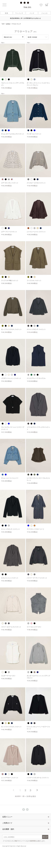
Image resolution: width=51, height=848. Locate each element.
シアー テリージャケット (9, 232)
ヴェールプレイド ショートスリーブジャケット (12, 428)
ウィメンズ (19, 13)
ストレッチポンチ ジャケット (36, 329)
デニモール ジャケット (34, 134)
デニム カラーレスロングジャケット (12, 134)
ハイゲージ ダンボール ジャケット (38, 777)
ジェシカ (44, 13)
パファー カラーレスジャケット (11, 627)
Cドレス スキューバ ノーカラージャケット (38, 727)
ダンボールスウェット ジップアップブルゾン (38, 677)
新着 (6, 13)
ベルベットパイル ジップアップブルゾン (12, 84)
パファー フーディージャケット (37, 578)
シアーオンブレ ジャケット (10, 183)
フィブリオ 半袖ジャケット (10, 280)
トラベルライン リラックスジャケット (38, 428)
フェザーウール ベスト (8, 676)
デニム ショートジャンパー (10, 478)
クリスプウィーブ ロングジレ (36, 378)
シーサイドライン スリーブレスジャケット (38, 479)
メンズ (32, 13)
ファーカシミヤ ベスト (34, 627)
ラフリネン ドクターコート (35, 529)
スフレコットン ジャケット (10, 578)
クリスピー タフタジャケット (36, 183)
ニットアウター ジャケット (10, 777)
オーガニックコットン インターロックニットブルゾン (38, 84)
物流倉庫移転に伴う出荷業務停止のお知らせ (25, 18)
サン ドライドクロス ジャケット (11, 329)
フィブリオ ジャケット (34, 280)
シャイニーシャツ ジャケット (36, 232)
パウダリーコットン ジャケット (11, 378)
